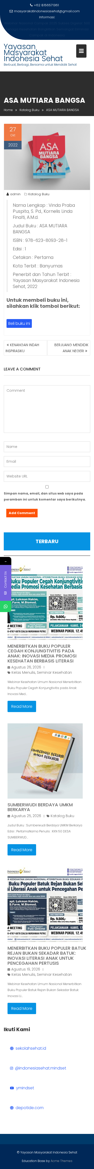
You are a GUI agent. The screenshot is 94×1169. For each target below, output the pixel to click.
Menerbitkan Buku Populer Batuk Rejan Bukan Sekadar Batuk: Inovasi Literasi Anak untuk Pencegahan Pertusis (47, 955)
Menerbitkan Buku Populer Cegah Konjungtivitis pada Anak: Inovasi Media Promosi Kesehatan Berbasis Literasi (42, 653)
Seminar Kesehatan (54, 672)
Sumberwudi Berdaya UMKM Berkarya (40, 807)
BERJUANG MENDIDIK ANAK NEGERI (71, 347)
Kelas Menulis (23, 672)
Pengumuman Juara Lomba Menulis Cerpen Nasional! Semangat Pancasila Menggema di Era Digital (47, 29)
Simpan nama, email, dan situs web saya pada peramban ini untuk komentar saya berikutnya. (45, 496)
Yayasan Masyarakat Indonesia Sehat (33, 52)
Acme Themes (61, 1161)
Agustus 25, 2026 (26, 815)
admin (15, 194)
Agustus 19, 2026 (25, 969)
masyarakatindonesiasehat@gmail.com (47, 11)
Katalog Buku (38, 194)
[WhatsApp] (5, 606)
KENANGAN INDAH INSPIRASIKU (22, 347)
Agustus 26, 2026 (26, 667)
